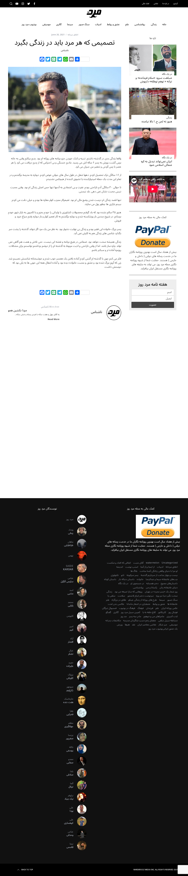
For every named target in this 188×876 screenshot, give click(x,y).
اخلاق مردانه (73, 35)
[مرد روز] (80, 519)
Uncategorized (170, 562)
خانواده (140, 579)
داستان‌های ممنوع (169, 583)
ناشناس (65, 50)
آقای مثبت (138, 562)
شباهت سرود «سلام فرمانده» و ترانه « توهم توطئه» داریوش (154, 79)
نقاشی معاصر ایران (146, 624)
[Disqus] (64, 371)
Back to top (27, 870)
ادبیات (160, 566)
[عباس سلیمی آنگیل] (80, 580)
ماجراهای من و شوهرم (153, 616)
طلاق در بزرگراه (119, 599)
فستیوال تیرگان (109, 608)
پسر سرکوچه (132, 575)
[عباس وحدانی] (80, 833)
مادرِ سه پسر (135, 616)
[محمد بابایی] (80, 604)
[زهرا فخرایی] (80, 712)
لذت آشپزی (172, 616)
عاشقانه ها (172, 604)
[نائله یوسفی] (80, 749)
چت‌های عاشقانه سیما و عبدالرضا (162, 579)
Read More (53, 319)
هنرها (127, 624)
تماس (156, 3)
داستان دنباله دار (126, 579)
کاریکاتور (162, 612)
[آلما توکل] (80, 785)
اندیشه (119, 566)
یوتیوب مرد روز (155, 628)
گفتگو (108, 612)
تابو (122, 575)
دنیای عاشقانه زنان (169, 587)
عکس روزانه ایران (169, 608)
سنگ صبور (172, 599)
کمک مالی (145, 3)
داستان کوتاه (110, 579)
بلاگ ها (134, 571)
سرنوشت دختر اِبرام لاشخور (140, 595)
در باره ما (165, 3)
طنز (107, 599)
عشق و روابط (159, 604)
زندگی (169, 118)
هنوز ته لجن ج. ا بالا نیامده (157, 121)
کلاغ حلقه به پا (149, 612)
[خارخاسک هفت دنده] (80, 700)
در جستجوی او (137, 583)
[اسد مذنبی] (80, 592)
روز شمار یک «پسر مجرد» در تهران (161, 591)
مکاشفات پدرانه (113, 620)
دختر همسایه (152, 583)
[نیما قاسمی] (80, 845)
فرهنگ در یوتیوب (127, 608)
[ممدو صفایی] (80, 761)
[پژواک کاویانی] (80, 676)
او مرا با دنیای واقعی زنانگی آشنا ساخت (159, 571)
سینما (162, 599)
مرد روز (69, 519)
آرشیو (175, 3)
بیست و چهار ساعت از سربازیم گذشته (159, 575)
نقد (133, 624)
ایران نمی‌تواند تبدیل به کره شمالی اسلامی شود (156, 163)
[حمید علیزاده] (80, 664)
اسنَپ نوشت (131, 566)
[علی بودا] (80, 809)
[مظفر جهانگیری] (80, 724)
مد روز (124, 616)
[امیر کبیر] (80, 628)
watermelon (152, 562)
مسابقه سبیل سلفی (168, 620)
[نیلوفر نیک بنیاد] (80, 797)
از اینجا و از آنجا (147, 566)
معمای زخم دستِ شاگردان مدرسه (139, 620)
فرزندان (149, 608)
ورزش (119, 624)
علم (157, 608)
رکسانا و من (151, 587)
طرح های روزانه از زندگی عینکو (142, 599)
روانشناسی (138, 587)
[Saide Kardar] (80, 568)
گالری (116, 612)
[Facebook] (42, 59)
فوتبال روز (173, 612)
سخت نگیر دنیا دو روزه (167, 595)
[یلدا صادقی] (80, 773)
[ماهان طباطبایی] (80, 543)
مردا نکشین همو (17, 310)
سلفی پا (111, 595)
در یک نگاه (167, 74)
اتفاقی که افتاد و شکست (119, 562)
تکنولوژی (115, 575)
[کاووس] (80, 616)
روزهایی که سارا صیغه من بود (128, 591)
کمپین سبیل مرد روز (130, 612)
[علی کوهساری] (80, 821)
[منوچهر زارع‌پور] (80, 688)
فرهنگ (140, 608)
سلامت (121, 595)
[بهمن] (80, 555)
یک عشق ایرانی (170, 628)
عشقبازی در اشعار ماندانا (138, 604)
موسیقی (173, 624)
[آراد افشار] (80, 640)
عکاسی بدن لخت (116, 604)
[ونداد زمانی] (80, 531)
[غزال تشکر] (80, 652)
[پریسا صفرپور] (80, 737)
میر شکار (162, 624)
